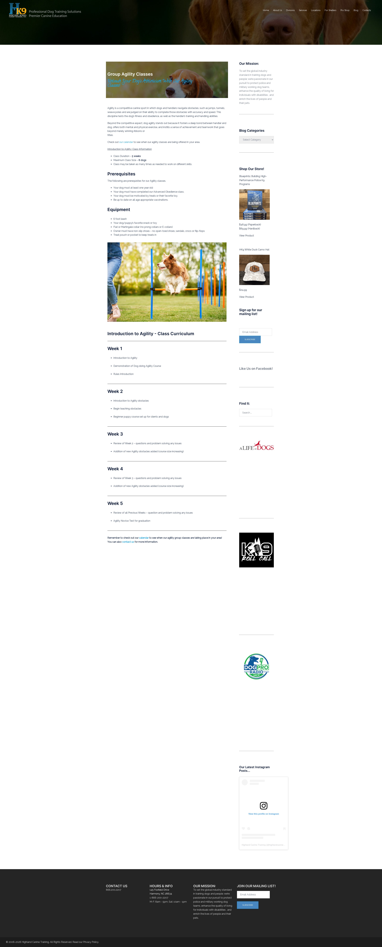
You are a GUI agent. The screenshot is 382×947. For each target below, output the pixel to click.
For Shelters (330, 10)
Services (303, 10)
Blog (356, 10)
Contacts (366, 10)
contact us (128, 541)
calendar (144, 537)
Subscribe (250, 339)
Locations (316, 10)
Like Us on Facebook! (256, 369)
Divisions (290, 10)
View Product (246, 235)
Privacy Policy (90, 942)
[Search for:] (255, 412)
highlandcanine (276, 845)
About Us (277, 10)
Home (266, 10)
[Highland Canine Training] (45, 10)
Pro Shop (345, 10)
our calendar (126, 142)
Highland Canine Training (254, 845)
